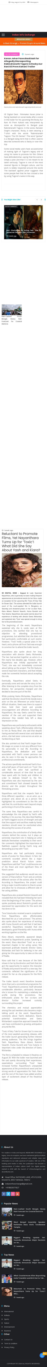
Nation (6, 1323)
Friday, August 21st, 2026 (17, 2)
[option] (23, 222)
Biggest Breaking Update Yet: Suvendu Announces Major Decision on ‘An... (29, 1240)
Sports (6, 1319)
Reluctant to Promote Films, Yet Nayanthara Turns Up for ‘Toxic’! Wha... (29, 1291)
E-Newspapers (34, 2)
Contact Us (8, 1340)
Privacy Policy (9, 1347)
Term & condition (10, 1343)
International (9, 1311)
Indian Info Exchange (23, 34)
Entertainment (11, 206)
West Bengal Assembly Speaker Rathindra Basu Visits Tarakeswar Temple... (29, 1224)
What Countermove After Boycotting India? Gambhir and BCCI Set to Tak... (29, 1276)
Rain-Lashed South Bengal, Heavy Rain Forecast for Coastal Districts (12, 320)
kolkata (7, 1315)
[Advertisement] (14, 18)
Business (7, 1331)
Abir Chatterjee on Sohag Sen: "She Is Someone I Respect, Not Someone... (23, 231)
